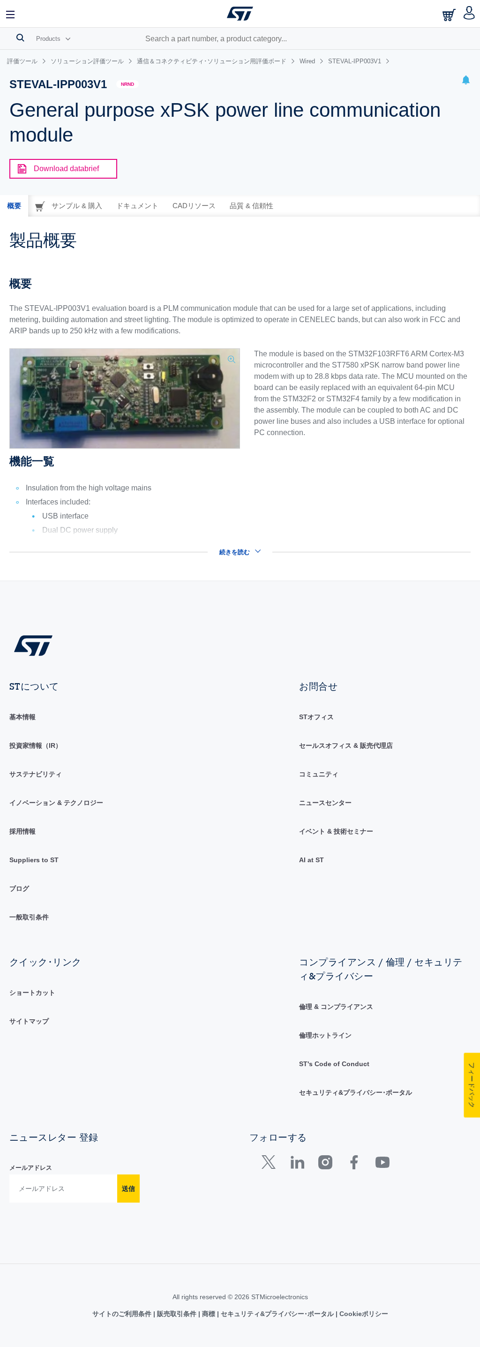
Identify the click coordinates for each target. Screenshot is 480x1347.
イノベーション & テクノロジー (56, 802)
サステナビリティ (35, 774)
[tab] (14, 206)
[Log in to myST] (469, 13)
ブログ (19, 888)
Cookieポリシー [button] (363, 1313)
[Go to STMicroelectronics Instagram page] (325, 1164)
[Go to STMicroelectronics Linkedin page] (297, 1164)
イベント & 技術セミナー (336, 831)
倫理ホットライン (325, 1035)
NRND (127, 84)
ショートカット (32, 992)
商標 (208, 1313)
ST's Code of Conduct (334, 1064)
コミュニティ (318, 774)
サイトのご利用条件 (122, 1313)
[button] (11, 13)
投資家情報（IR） (35, 745)
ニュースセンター (325, 802)
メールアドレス (30, 1167)
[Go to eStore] (450, 14)
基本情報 (22, 717)
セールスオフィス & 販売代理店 (346, 745)
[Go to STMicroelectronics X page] (270, 1164)
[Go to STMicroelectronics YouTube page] (382, 1164)
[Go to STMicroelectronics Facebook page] (354, 1164)
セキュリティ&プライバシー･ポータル (355, 1092)
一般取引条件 (29, 917)
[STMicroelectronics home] (240, 14)
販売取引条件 (176, 1313)
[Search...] (20, 37)
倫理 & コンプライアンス (336, 1006)
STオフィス (316, 717)
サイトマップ (29, 1021)
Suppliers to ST (34, 860)
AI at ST (311, 860)
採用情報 (22, 831)
